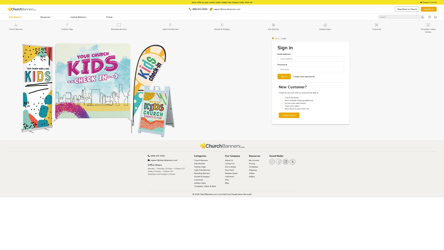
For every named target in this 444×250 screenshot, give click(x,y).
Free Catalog (230, 167)
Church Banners (201, 160)
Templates (253, 167)
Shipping (253, 170)
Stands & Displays (202, 176)
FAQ (227, 180)
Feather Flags (200, 167)
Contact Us (429, 9)
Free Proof (229, 170)
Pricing (109, 17)
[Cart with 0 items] (435, 17)
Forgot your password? (304, 76)
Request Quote (231, 173)
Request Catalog (430, 2)
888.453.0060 (199, 9)
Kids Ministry (15, 17)
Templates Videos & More (205, 186)
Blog (227, 183)
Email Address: (284, 54)
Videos (252, 173)
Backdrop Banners (202, 173)
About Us (229, 160)
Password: (282, 64)
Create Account (289, 115)
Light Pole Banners (202, 170)
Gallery (252, 176)
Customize (198, 180)
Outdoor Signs (200, 183)
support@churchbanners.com (226, 9)
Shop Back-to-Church (407, 9)
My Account (254, 160)
